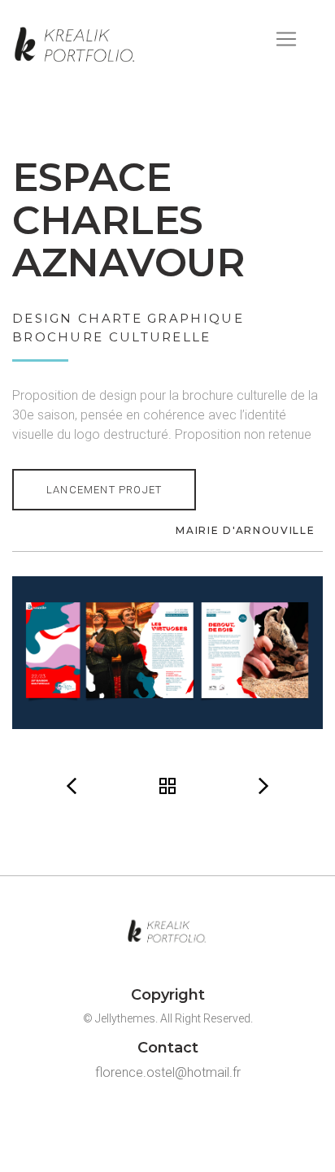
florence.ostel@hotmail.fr (168, 1072)
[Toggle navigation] (286, 39)
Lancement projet (104, 490)
